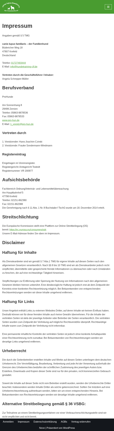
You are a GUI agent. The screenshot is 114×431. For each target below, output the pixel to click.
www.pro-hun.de (10, 120)
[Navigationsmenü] (108, 6)
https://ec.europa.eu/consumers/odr (27, 229)
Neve (42, 428)
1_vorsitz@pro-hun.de (22, 124)
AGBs (64, 421)
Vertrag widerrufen (81, 421)
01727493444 (18, 63)
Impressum (23, 421)
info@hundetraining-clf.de (23, 66)
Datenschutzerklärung (45, 421)
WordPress (69, 428)
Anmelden (8, 421)
